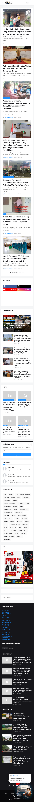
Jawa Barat (7, 515)
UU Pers (11, 793)
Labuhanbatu (22, 515)
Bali (17, 494)
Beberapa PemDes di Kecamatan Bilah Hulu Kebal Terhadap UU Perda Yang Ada (16, 182)
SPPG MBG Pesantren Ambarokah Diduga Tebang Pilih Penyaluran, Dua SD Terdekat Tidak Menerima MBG (22, 727)
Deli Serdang (7, 506)
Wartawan (8, 796)
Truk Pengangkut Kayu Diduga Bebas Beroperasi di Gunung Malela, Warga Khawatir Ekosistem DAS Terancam (22, 738)
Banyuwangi (7, 500)
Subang (6, 530)
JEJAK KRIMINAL (6, 614)
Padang (27, 521)
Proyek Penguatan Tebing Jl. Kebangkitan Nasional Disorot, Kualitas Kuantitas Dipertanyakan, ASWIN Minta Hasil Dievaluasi (22, 760)
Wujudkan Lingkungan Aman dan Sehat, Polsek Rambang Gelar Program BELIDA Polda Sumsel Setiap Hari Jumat (21, 671)
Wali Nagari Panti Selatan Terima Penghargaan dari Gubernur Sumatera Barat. (17, 68)
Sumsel (16, 533)
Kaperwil (15, 796)
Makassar (24, 518)
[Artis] (10, 299)
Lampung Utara (8, 518)
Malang (6, 521)
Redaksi (5, 793)
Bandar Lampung (25, 494)
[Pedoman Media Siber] (24, 292)
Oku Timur (19, 521)
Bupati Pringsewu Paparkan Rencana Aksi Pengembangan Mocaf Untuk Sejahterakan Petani (24, 431)
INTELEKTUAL (6, 632)
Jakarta (15, 509)
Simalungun (13, 527)
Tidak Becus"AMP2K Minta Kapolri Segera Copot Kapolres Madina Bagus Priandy (22, 690)
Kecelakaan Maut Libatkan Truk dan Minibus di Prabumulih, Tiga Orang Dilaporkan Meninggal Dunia (22, 748)
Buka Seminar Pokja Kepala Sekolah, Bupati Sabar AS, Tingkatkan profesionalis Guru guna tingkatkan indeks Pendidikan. (16, 145)
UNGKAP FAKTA (6, 622)
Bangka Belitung (15, 497)
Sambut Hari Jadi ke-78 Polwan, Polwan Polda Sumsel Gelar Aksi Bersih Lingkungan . (22, 681)
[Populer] (24, 299)
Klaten (14, 515)
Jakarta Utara (18, 512)
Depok (21, 506)
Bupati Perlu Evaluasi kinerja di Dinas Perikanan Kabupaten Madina (9, 430)
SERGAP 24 (5, 638)
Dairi (27, 503)
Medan (12, 521)
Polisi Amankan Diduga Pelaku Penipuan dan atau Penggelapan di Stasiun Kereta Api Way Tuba (22, 350)
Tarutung (19, 536)
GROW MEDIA (6, 612)
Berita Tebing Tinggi (9, 503)
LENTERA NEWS (6, 629)
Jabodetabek (7, 509)
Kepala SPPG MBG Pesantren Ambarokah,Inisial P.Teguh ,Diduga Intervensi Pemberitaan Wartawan (22, 700)
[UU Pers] (10, 292)
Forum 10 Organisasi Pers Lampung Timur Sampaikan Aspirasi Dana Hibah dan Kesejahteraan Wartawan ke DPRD (9, 407)
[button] (2, 2)
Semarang (25, 524)
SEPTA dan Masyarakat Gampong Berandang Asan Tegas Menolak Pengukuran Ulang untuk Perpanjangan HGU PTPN (22, 374)
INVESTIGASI (5, 626)
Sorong (26, 527)
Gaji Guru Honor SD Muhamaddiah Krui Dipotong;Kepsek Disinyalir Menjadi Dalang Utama (21, 716)
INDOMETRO (5, 610)
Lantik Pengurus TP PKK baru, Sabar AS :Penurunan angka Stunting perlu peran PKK (16, 258)
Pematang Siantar (15, 524)
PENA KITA (5, 631)
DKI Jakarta (20, 503)
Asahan (11, 494)
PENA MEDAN (6, 639)
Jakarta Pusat (24, 509)
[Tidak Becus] (7, 691)
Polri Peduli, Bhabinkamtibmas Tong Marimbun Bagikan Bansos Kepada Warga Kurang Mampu (17, 31)
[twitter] (13, 785)
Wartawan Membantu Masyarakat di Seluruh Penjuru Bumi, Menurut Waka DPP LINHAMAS (16, 104)
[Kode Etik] (10, 296)
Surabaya (23, 533)
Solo (20, 527)
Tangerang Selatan (9, 536)
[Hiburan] (24, 296)
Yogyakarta (7, 539)
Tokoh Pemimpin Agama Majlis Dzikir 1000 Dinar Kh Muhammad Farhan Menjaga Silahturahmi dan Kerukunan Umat (22, 362)
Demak (15, 506)
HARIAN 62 (5, 619)
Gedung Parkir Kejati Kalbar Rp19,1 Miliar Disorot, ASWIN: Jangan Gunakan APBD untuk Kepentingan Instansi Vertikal (22, 660)
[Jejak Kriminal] (10, 303)
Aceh (5, 494)
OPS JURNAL (5, 624)
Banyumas (26, 497)
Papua (5, 524)
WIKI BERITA (5, 634)
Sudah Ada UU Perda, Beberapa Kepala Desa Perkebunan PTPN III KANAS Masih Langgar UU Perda (17, 220)
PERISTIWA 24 (6, 620)
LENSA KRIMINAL (7, 636)
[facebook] (9, 785)
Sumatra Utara (8, 533)
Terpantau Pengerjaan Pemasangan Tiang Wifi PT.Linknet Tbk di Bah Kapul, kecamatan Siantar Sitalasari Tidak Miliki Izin (22, 339)
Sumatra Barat (22, 530)
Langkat (17, 518)
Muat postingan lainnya (16, 272)
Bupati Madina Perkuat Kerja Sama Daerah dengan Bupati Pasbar (24, 404)
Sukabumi (13, 530)
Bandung (6, 497)
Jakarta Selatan (8, 512)
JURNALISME (5, 617)
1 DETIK (4, 615)
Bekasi (15, 500)
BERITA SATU (5, 627)
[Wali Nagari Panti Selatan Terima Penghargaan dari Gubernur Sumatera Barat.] (17, 55)
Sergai (5, 527)
